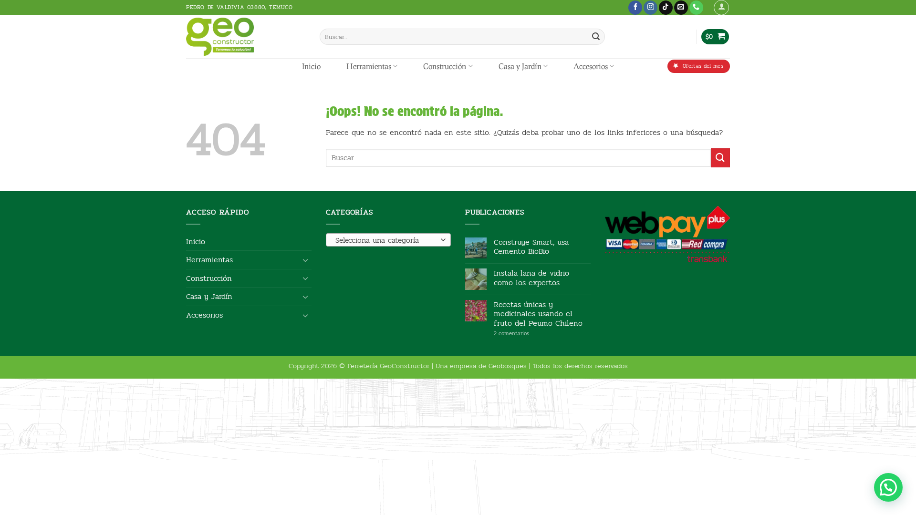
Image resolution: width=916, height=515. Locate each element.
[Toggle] (306, 260)
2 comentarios (526, 333)
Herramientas (368, 66)
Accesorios (590, 66)
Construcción (444, 66)
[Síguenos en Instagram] (650, 7)
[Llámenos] (696, 7)
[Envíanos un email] (681, 7)
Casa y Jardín (520, 66)
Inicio (311, 66)
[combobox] (388, 240)
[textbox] (386, 240)
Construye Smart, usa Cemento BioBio (531, 246)
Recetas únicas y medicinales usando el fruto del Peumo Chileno (538, 314)
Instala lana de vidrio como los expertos (531, 277)
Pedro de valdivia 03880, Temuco (239, 7)
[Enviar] (596, 37)
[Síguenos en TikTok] (666, 7)
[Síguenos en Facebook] (635, 7)
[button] (721, 7)
